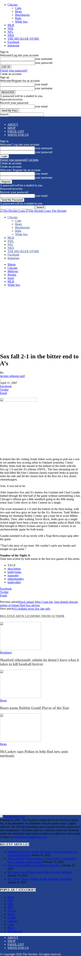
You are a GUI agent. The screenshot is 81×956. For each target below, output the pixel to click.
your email (41, 84)
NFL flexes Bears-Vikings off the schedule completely (40, 878)
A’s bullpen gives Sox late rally (32, 608)
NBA (11, 35)
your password (43, 62)
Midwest (13, 271)
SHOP (11, 128)
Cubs (18, 8)
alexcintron (14, 568)
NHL (11, 28)
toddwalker (14, 582)
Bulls (18, 18)
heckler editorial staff (12, 376)
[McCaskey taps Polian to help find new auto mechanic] (20, 740)
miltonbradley (16, 578)
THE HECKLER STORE (23, 38)
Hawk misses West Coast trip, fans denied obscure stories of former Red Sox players (39, 603)
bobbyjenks (14, 572)
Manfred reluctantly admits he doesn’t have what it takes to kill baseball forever (39, 662)
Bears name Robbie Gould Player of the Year (34, 708)
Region (12, 274)
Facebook (13, 42)
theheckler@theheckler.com (30, 837)
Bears (18, 11)
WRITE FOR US (18, 134)
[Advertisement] (40, 319)
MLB (11, 25)
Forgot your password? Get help (19, 159)
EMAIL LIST (16, 131)
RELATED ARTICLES (15, 616)
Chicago (13, 4)
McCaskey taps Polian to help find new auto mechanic (40, 872)
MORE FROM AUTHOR (47, 616)
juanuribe (13, 575)
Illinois (12, 264)
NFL (10, 31)
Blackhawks (22, 14)
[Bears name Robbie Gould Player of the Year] (20, 697)
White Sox (21, 21)
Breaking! (6, 652)
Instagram (13, 45)
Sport (11, 278)
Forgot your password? (14, 70)
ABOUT (13, 124)
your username (43, 58)
